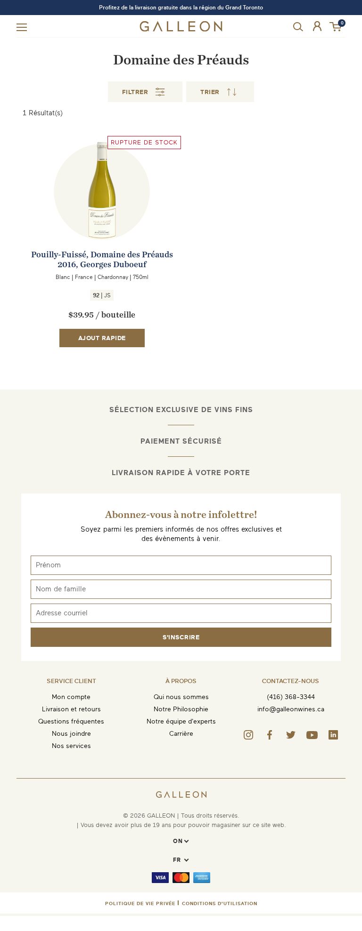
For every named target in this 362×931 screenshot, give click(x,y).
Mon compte (71, 696)
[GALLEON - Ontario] (181, 29)
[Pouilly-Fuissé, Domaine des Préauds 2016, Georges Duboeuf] (102, 210)
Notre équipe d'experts (181, 721)
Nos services (71, 745)
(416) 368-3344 (291, 696)
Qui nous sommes (181, 696)
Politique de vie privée (140, 903)
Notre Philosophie (181, 709)
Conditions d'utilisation (219, 903)
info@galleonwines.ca (290, 709)
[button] (336, 27)
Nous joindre (71, 733)
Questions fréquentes (71, 721)
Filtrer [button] (135, 91)
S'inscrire (181, 637)
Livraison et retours (71, 709)
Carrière (181, 733)
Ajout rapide (102, 338)
